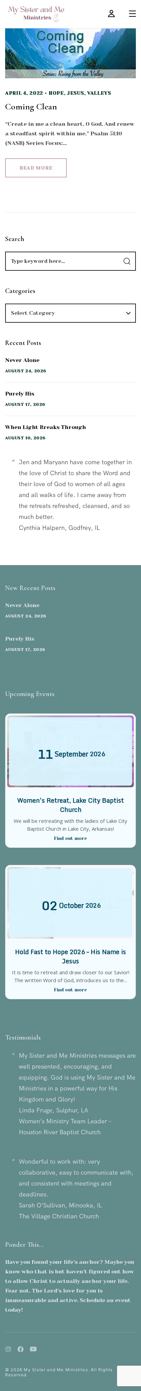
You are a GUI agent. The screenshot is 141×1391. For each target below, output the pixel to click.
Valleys (99, 93)
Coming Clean (31, 106)
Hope (56, 93)
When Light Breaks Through (45, 427)
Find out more (70, 838)
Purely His (19, 393)
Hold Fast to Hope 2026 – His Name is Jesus (70, 956)
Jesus (75, 93)
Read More (36, 168)
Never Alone (22, 360)
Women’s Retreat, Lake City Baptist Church (70, 805)
